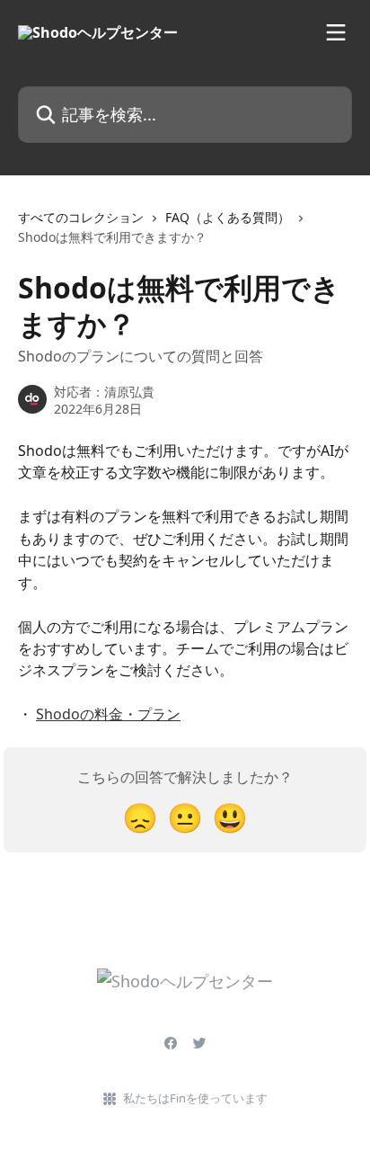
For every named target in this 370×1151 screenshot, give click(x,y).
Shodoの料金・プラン (108, 714)
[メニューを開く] (336, 32)
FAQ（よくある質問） (227, 217)
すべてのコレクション (81, 217)
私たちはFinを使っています (195, 1098)
